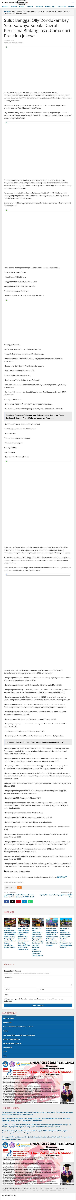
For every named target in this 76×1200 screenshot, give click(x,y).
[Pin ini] (18, 901)
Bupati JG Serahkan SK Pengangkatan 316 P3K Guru (55, 895)
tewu (5, 1056)
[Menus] (72, 2)
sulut (5, 1052)
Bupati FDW (7, 1023)
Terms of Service (33, 1190)
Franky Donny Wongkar (11, 1039)
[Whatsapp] (30, 901)
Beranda (7, 11)
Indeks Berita (34, 1188)
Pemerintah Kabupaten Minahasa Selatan (18, 1027)
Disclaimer (53, 1190)
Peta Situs (61, 1190)
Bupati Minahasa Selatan (12, 1043)
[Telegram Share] (24, 901)
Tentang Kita (22, 1190)
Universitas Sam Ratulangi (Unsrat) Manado (19, 1035)
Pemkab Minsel (8, 1018)
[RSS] (19, 887)
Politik (5, 1031)
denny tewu (7, 1048)
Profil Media (5, 1190)
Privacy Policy (44, 1190)
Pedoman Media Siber (61, 1188)
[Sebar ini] (6, 901)
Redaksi (13, 1190)
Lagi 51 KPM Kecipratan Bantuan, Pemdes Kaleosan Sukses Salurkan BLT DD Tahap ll (19, 895)
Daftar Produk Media (46, 1188)
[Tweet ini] (12, 901)
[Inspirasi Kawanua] (15, 2)
